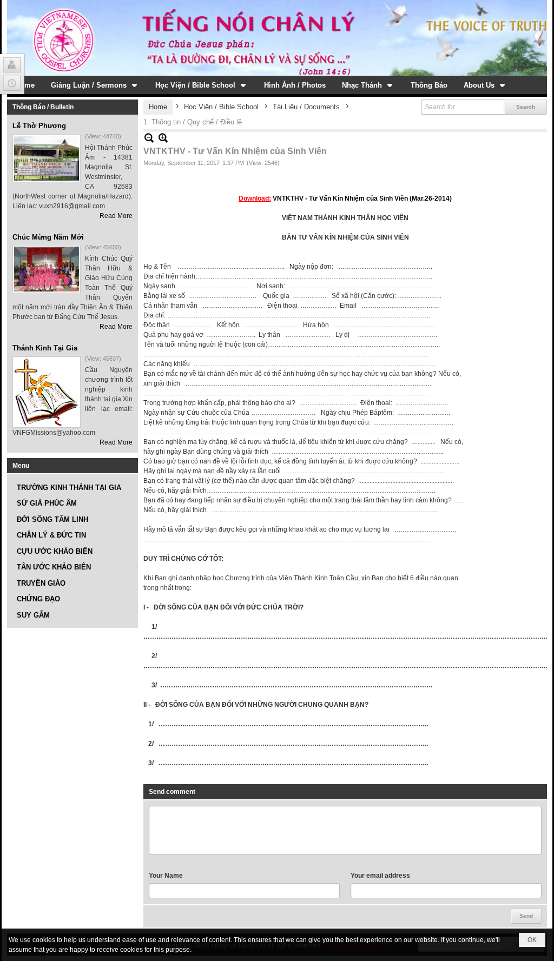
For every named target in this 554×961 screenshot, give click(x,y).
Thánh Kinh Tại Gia (44, 348)
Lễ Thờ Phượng (39, 126)
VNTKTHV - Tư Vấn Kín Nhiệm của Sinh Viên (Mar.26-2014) (362, 198)
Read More (116, 216)
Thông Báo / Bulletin (43, 107)
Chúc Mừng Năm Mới (48, 237)
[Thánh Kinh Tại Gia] (46, 392)
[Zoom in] (149, 137)
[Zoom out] (163, 137)
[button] (95, 85)
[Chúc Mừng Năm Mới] (46, 269)
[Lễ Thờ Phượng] (46, 158)
